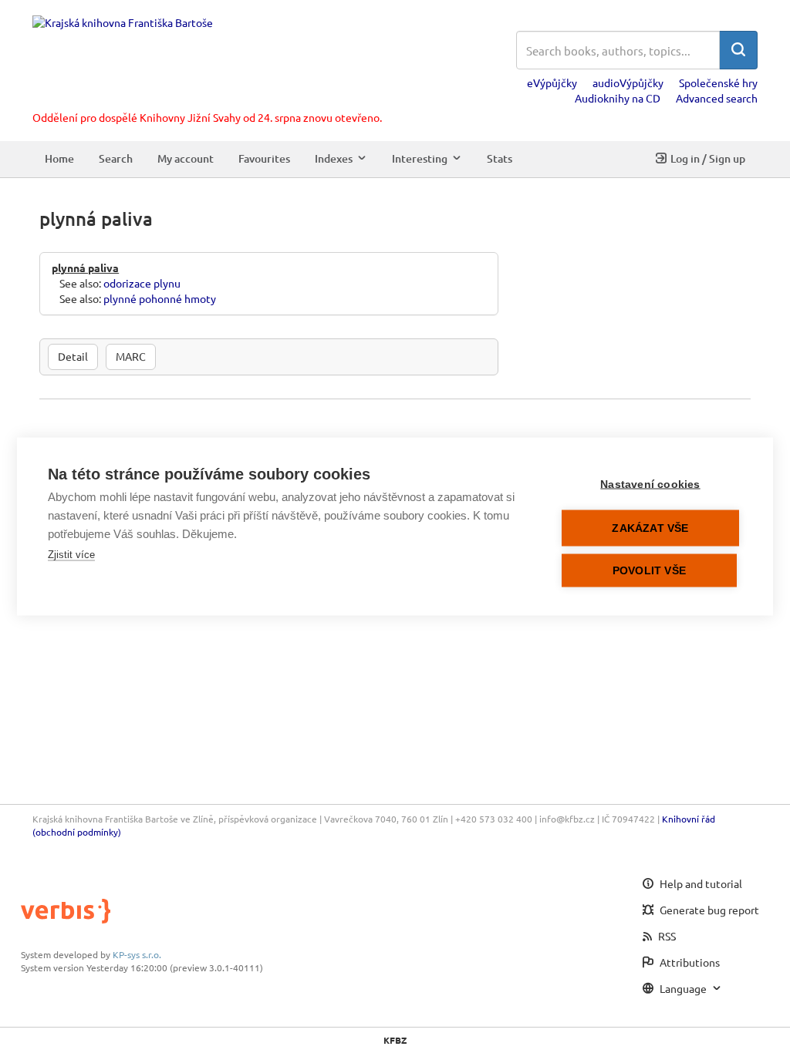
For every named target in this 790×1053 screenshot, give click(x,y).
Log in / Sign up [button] (707, 158)
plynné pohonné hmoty (159, 298)
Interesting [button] (419, 158)
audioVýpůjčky (627, 82)
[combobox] (618, 50)
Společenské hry (718, 82)
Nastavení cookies (650, 484)
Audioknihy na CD (617, 98)
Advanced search (717, 98)
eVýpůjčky (552, 82)
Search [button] (116, 158)
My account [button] (185, 158)
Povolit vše (649, 571)
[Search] (738, 50)
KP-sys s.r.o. (137, 954)
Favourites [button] (264, 158)
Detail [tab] (73, 356)
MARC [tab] (131, 356)
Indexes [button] (334, 158)
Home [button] (59, 158)
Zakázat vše (650, 528)
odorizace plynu (142, 283)
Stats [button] (499, 158)
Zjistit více (71, 554)
